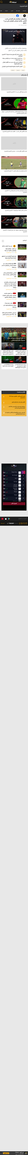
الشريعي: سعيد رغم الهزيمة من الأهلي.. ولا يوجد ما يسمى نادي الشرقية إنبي (14, 413)
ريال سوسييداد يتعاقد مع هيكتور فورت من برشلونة (9, 305)
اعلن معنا (3, 523)
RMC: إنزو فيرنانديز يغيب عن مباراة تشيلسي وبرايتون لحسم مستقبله (9, 265)
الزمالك (23, 70)
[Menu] (26, 2)
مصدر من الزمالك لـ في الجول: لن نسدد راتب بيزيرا (8, 365)
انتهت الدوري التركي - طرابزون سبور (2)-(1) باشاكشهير (14, 397)
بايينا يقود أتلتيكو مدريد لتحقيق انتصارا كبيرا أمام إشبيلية (9, 257)
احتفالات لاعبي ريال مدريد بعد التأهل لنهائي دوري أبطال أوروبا (12, 63)
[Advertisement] (14, 440)
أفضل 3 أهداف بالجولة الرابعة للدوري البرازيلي (12, 66)
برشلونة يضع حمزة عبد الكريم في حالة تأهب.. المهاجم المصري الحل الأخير (14, 407)
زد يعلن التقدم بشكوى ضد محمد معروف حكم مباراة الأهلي (16, 339)
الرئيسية (24, 10)
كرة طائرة (12, 70)
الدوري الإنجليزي (8, 289)
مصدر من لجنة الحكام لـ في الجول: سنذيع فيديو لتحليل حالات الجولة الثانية (20, 366)
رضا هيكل (18, 70)
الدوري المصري (8, 299)
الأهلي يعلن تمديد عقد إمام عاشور (14, 403)
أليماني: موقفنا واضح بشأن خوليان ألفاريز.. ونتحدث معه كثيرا (9, 274)
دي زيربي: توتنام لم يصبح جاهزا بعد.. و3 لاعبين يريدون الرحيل (9, 313)
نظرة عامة (18, 10)
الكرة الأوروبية (8, 252)
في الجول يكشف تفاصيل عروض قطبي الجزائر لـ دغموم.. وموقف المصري (9, 295)
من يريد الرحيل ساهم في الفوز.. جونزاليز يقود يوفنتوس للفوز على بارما (9, 248)
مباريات (6, 10)
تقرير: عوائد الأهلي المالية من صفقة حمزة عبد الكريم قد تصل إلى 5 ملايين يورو (8, 352)
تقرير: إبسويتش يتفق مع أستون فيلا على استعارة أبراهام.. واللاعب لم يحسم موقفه (10, 284)
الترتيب (12, 10)
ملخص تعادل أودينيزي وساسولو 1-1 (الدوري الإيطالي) (12, 55)
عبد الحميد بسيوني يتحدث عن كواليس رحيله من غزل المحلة (12, 59)
